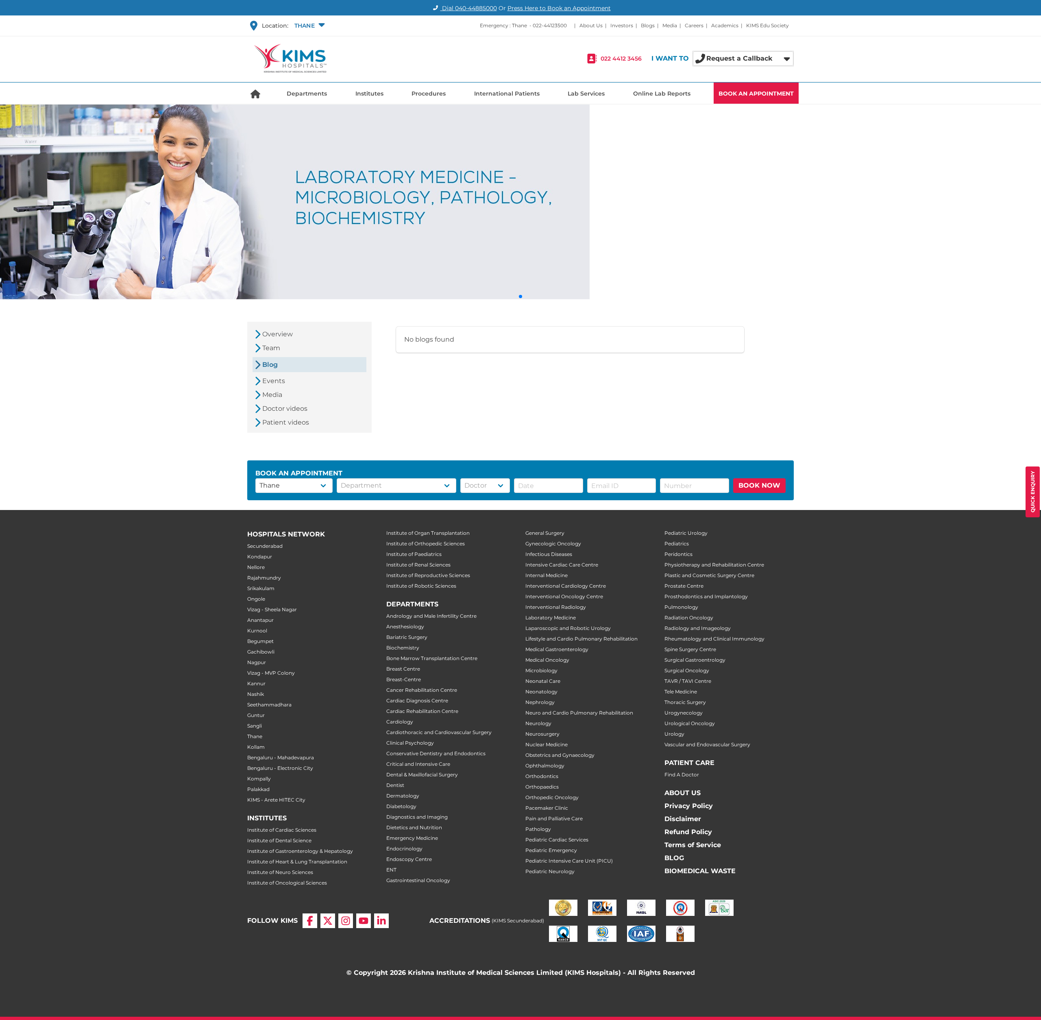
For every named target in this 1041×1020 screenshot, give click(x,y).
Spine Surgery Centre (690, 649)
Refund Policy (688, 832)
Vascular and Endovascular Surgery (707, 744)
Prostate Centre (683, 586)
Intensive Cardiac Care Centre (561, 565)
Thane (254, 736)
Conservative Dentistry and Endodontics (436, 753)
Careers (694, 25)
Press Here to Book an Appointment (559, 8)
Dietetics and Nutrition (414, 827)
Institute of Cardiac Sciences (281, 830)
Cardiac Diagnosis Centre (417, 700)
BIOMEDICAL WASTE (700, 871)
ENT (391, 870)
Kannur (256, 683)
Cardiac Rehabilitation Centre (422, 711)
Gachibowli (260, 652)
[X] (327, 920)
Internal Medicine (546, 575)
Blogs (648, 25)
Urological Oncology (689, 723)
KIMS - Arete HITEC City (276, 800)
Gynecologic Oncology (553, 544)
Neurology (538, 723)
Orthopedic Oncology (552, 797)
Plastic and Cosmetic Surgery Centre (709, 575)
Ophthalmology (544, 766)
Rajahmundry (264, 578)
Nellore (256, 567)
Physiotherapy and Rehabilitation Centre (714, 565)
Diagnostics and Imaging (417, 817)
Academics (724, 25)
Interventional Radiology (555, 607)
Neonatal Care (542, 681)
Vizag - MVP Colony (271, 673)
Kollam (256, 747)
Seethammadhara (269, 705)
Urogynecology (683, 713)
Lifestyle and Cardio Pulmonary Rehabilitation (581, 639)
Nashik (255, 694)
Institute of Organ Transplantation (428, 533)
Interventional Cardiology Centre (565, 586)
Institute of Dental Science (279, 840)
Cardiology (399, 722)
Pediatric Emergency (551, 850)
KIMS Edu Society (767, 25)
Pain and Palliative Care (554, 818)
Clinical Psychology (410, 743)
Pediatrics (676, 544)
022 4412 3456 (621, 58)
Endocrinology (404, 849)
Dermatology (402, 796)
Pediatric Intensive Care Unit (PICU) (569, 861)
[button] (308, 25)
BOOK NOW (759, 485)
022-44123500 (550, 25)
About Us (591, 25)
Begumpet (260, 641)
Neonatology (541, 692)
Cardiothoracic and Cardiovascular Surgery (439, 732)
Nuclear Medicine (546, 744)
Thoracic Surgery (685, 702)
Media (669, 25)
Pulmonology (681, 607)
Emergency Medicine (412, 838)
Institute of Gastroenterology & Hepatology (300, 851)
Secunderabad (265, 546)
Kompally (259, 779)
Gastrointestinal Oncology (418, 880)
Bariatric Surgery (406, 637)
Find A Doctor (681, 775)
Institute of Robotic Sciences (421, 586)
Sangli (254, 726)
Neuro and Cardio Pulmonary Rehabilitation (579, 713)
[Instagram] (345, 920)
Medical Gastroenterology (556, 649)
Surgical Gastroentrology (694, 660)
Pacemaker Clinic (546, 808)
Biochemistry (402, 648)
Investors (621, 25)
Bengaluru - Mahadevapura (280, 757)
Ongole (256, 599)
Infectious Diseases (548, 554)
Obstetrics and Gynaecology (560, 755)
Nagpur (256, 662)
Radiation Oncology (688, 618)
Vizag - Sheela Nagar (272, 609)
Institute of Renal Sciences (418, 565)
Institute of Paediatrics (414, 554)
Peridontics (678, 554)
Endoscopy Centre (409, 859)
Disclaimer (682, 819)
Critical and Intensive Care (418, 764)
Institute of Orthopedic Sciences (425, 544)
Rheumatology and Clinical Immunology (714, 639)
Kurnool (257, 631)
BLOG (674, 858)
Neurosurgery (542, 734)
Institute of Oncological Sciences (287, 883)
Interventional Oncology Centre (564, 596)
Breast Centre (403, 669)
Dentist (395, 785)
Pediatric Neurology (550, 871)
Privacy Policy (688, 806)
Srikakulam (260, 588)
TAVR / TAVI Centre (687, 681)
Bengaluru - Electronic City (280, 768)
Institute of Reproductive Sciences (428, 575)
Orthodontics (541, 776)
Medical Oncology (547, 660)
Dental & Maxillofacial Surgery (422, 775)
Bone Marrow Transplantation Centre (431, 658)
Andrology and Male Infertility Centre (431, 616)
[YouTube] (363, 920)
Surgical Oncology (686, 670)
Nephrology (540, 702)
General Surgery (544, 533)
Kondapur (259, 557)
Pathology (538, 829)
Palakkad (258, 789)
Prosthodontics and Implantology (706, 596)
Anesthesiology (405, 626)
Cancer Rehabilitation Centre (421, 690)
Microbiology (541, 670)
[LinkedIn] (381, 920)
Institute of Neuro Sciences (280, 872)
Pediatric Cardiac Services (556, 840)
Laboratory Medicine (550, 618)
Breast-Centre (403, 679)
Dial (468, 8)
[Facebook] (310, 920)
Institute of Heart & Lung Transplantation (297, 862)
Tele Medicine (680, 692)
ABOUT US (682, 793)
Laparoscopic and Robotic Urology (568, 628)
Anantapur (260, 620)
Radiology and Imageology (697, 628)
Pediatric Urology (686, 533)
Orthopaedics (542, 787)
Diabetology (401, 806)
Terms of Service (692, 845)
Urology (674, 734)
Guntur (256, 715)
